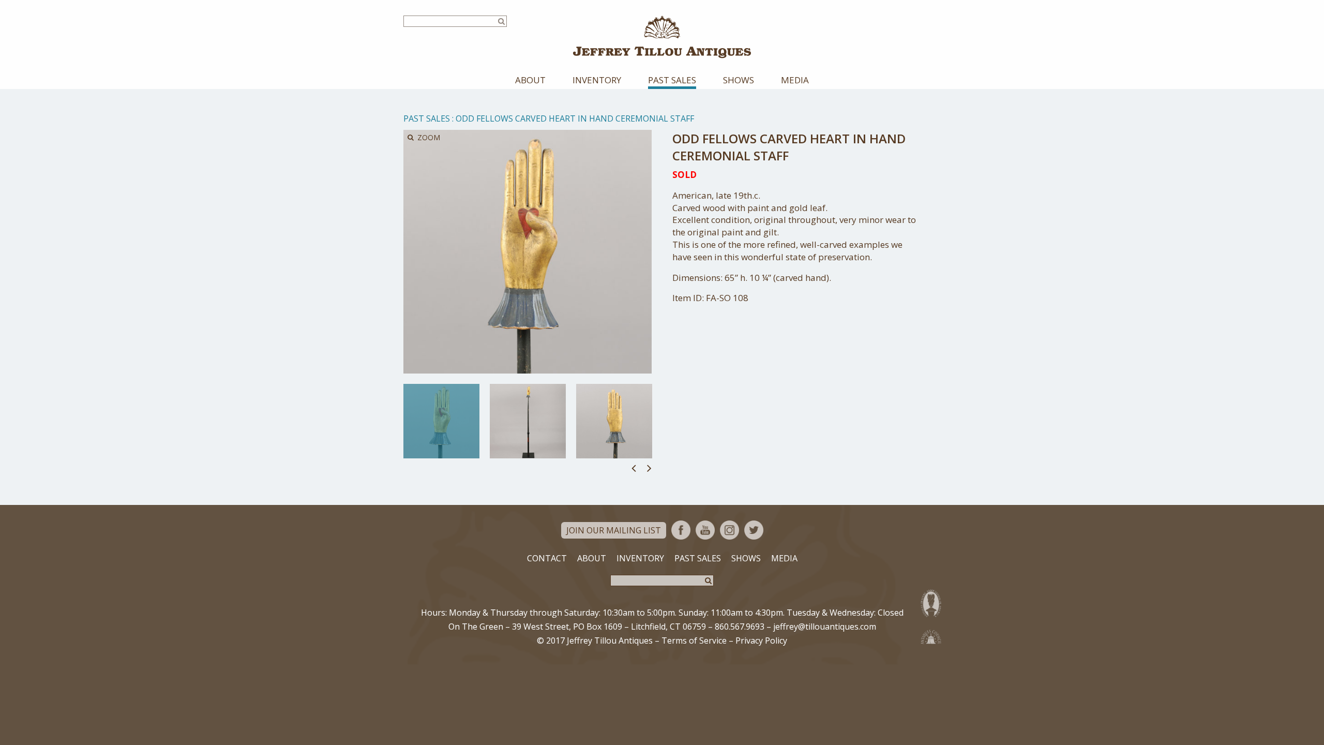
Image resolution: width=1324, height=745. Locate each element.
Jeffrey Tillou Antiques (662, 37)
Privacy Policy (761, 640)
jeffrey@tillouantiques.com (824, 626)
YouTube (705, 530)
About (530, 80)
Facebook (680, 530)
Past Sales (672, 80)
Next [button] (649, 467)
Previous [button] (633, 467)
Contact (547, 558)
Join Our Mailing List (613, 530)
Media (795, 80)
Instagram (729, 530)
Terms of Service (694, 640)
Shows (738, 80)
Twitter (753, 530)
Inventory (597, 80)
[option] (441, 421)
